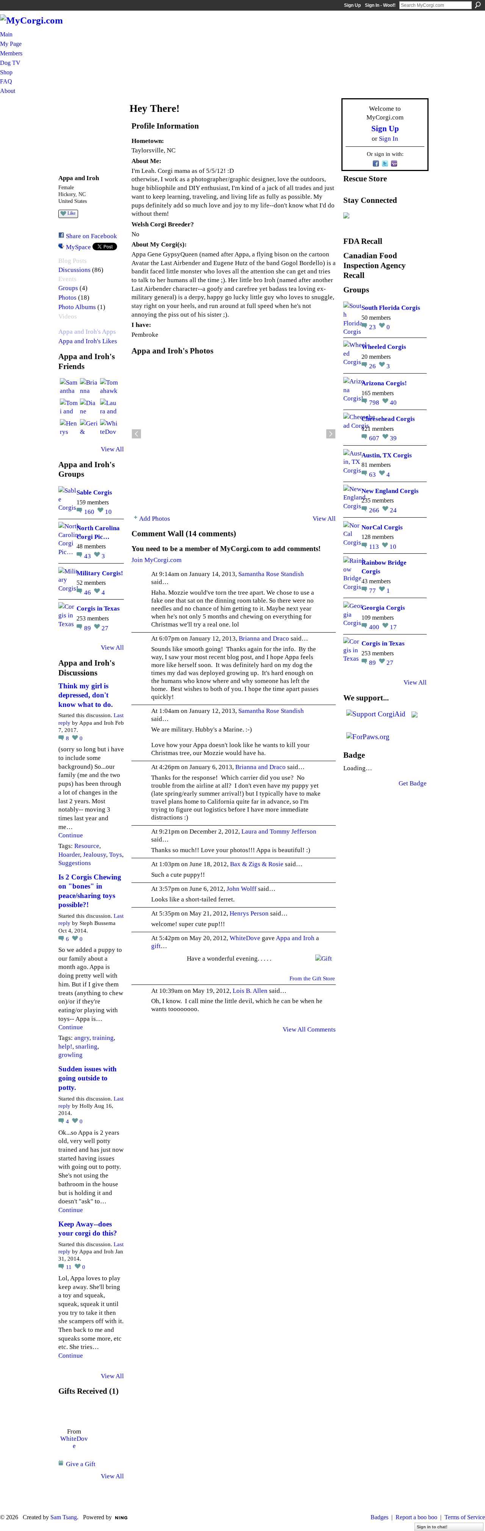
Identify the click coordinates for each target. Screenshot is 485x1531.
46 (88, 592)
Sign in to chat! (432, 1527)
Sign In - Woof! (380, 5)
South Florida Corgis (390, 307)
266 (375, 510)
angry (81, 1037)
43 (88, 556)
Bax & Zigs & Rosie (256, 864)
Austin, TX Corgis (386, 455)
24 (393, 510)
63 (373, 474)
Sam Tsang (63, 1517)
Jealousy (94, 854)
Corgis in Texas (98, 608)
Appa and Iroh (295, 938)
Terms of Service (464, 1517)
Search (478, 5)
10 (108, 511)
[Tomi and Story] (69, 408)
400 (375, 627)
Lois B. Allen (250, 990)
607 (375, 438)
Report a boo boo (416, 1517)
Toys (115, 854)
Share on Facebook (91, 236)
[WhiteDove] (109, 428)
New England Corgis (390, 491)
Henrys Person (249, 913)
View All (112, 449)
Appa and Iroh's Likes (87, 341)
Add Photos (154, 518)
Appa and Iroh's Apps (87, 331)
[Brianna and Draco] (89, 387)
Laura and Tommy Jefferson (278, 831)
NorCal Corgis (382, 527)
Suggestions (74, 863)
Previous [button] (136, 433)
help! (65, 1046)
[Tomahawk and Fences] (109, 387)
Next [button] (330, 433)
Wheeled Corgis (383, 346)
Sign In (388, 138)
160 (90, 511)
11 (69, 1267)
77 (373, 590)
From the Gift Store (312, 978)
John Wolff (242, 888)
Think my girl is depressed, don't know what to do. (85, 695)
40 (393, 402)
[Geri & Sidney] (89, 428)
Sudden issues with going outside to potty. (87, 1078)
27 (105, 628)
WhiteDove (74, 1442)
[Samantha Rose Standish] (69, 387)
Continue (70, 835)
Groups (68, 288)
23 (373, 327)
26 (373, 366)
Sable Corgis (94, 492)
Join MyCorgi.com (156, 560)
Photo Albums (77, 307)
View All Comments (309, 1029)
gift (156, 946)
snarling (86, 1046)
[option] (233, 434)
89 (88, 628)
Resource (86, 846)
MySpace (78, 247)
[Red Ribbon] (74, 1412)
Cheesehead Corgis (388, 418)
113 (374, 546)
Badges (379, 1517)
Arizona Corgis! (384, 383)
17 (393, 627)
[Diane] (89, 408)
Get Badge (413, 783)
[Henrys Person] (69, 428)
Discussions (74, 269)
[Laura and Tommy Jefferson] (109, 408)
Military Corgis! (100, 573)
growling (70, 1054)
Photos (67, 297)
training (103, 1037)
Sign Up (352, 5)
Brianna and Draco (264, 638)
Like (71, 213)
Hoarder (69, 854)
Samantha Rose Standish (271, 574)
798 (375, 402)
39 (393, 438)
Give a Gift (80, 1464)
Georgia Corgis (383, 607)
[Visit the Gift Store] (323, 957)
